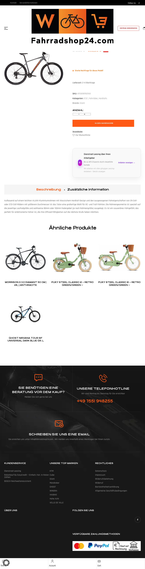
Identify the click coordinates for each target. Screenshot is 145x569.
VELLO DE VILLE (57, 502)
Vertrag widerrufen (128, 28)
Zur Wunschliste (82, 135)
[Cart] (99, 561)
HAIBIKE (53, 494)
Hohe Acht (54, 498)
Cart (99, 565)
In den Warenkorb (104, 123)
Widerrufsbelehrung (104, 478)
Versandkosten (77, 132)
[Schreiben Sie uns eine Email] (59, 423)
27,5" (86, 98)
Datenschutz (101, 470)
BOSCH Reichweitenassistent (17, 481)
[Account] (52, 561)
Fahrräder (93, 98)
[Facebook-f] (139, 3)
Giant (82, 103)
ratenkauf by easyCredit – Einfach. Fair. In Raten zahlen (26, 476)
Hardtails (103, 98)
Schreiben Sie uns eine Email (59, 434)
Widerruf (99, 482)
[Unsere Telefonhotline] (103, 378)
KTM (52, 470)
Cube (52, 474)
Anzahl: (78, 110)
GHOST (53, 486)
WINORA (53, 490)
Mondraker (54, 482)
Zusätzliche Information (88, 189)
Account (52, 565)
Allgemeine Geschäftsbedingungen (111, 490)
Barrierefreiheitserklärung (107, 486)
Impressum (100, 474)
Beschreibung (48, 189)
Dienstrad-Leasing (12, 470)
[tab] (48, 189)
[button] (6, 563)
